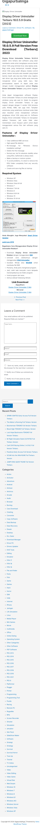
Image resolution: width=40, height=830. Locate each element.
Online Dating (11, 636)
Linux (9, 615)
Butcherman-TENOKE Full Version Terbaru (22, 425)
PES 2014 (10, 656)
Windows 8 (11, 794)
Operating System (13, 639)
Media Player (11, 619)
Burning (9, 505)
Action (9, 474)
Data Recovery (12, 526)
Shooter (9, 722)
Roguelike (10, 711)
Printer (9, 691)
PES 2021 (10, 677)
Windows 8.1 (11, 797)
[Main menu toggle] (7, 5)
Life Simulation (12, 612)
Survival (10, 749)
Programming (11, 694)
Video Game (11, 777)
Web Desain (11, 783)
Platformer (10, 684)
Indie (8, 598)
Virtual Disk (11, 780)
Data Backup (11, 522)
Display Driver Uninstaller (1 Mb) (20, 287)
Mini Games (11, 622)
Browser (10, 502)
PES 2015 (10, 660)
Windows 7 (11, 790)
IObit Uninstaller (23, 260)
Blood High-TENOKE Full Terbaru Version (21, 429)
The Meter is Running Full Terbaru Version (22, 422)
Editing (9, 553)
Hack (8, 588)
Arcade (9, 495)
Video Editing (11, 773)
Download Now (20, 35)
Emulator (10, 557)
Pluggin (9, 687)
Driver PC (20, 28)
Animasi (9, 488)
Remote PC (11, 708)
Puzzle (9, 701)
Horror (9, 591)
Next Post (20, 300)
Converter (10, 515)
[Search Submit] (30, 401)
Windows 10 (11, 787)
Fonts (9, 574)
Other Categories (13, 643)
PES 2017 (10, 667)
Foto (8, 577)
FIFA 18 (9, 563)
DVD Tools (10, 550)
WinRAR (29, 263)
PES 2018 (10, 670)
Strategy (10, 746)
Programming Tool (13, 698)
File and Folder (12, 570)
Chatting (10, 512)
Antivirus (10, 491)
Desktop (10, 533)
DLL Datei (10, 536)
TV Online (10, 763)
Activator (10, 478)
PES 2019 (10, 673)
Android (9, 484)
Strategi (9, 742)
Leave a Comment (9, 28)
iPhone (9, 605)
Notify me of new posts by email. (18, 379)
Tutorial (9, 759)
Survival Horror (12, 753)
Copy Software (12, 519)
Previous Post (20, 297)
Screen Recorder (13, 718)
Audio (9, 498)
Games (9, 584)
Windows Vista (12, 808)
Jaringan (10, 608)
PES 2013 (10, 653)
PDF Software (12, 649)
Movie (9, 625)
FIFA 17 (9, 560)
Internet (9, 601)
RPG (8, 715)
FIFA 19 (9, 567)
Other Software (12, 646)
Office (9, 632)
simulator (10, 729)
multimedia (11, 629)
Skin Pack (10, 732)
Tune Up (10, 756)
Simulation (10, 725)
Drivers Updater (12, 546)
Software (28, 28)
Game (9, 581)
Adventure (10, 481)
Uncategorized (12, 766)
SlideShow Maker (13, 735)
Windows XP (11, 811)
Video (9, 770)
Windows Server (12, 804)
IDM (31, 255)
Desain (9, 529)
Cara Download (12, 509)
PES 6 (9, 680)
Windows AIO (11, 801)
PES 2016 (10, 663)
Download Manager (14, 539)
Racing (9, 704)
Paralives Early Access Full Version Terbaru (22, 452)
